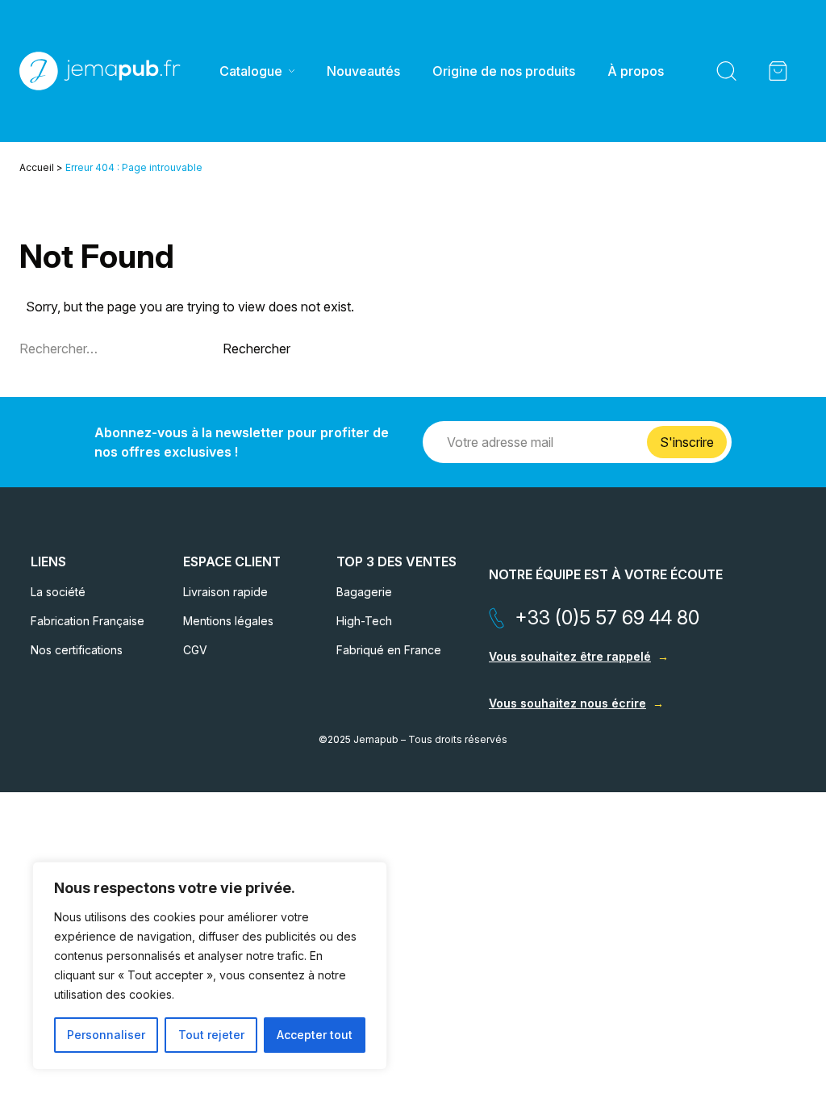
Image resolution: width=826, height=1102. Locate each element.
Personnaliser (106, 1034)
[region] (209, 966)
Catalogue (250, 71)
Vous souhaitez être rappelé (570, 656)
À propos (635, 71)
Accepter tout (315, 1034)
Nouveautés (363, 71)
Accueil (36, 167)
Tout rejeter (211, 1034)
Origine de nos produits (503, 71)
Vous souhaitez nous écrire (567, 703)
